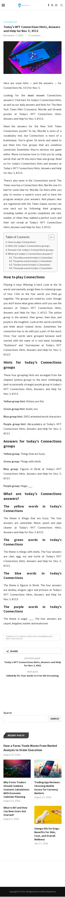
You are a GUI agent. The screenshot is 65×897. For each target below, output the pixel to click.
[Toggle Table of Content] (50, 237)
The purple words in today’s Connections (32, 268)
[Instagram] (56, 5)
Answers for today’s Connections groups (31, 249)
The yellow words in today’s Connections (33, 257)
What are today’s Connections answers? (30, 253)
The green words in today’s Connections (32, 261)
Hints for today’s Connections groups (29, 245)
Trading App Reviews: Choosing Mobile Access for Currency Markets (47, 788)
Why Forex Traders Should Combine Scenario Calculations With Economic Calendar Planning (16, 789)
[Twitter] (52, 5)
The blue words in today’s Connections (31, 264)
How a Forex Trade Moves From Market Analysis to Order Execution (30, 748)
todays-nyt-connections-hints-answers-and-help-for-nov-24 (29, 637)
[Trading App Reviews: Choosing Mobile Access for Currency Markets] (48, 769)
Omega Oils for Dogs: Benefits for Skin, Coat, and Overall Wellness (46, 834)
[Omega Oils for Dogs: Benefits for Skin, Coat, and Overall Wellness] (48, 815)
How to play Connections (22, 242)
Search (7, 712)
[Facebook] (48, 5)
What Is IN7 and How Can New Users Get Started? (15, 811)
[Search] (61, 5)
